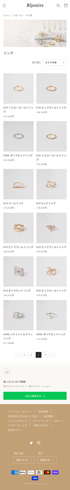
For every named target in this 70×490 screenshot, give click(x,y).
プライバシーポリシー (20, 411)
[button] (4, 5)
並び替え (36, 62)
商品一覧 (17, 15)
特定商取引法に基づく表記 (22, 416)
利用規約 (43, 411)
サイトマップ (40, 421)
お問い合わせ (40, 425)
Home (6, 15)
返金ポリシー (15, 430)
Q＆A (57, 421)
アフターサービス (18, 425)
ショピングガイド (18, 421)
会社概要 (48, 416)
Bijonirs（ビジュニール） (37, 483)
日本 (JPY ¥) (22, 460)
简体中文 (45, 460)
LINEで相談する (35, 395)
